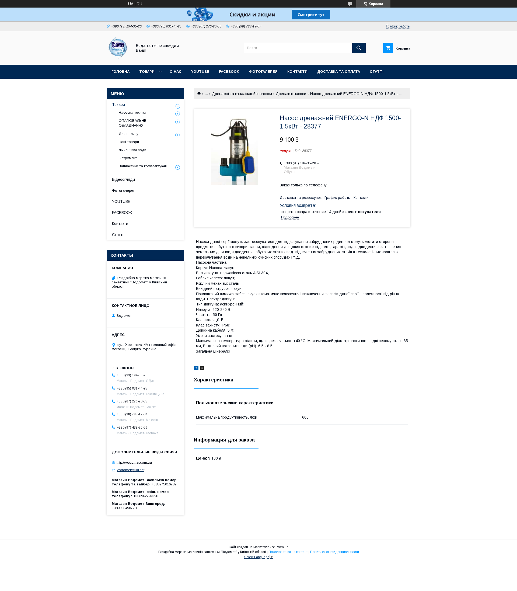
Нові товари (129, 142)
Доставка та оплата (338, 71)
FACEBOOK (229, 71)
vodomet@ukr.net (130, 470)
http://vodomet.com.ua (134, 462)
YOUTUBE (200, 71)
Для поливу (128, 134)
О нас (175, 71)
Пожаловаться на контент (288, 552)
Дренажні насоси (291, 94)
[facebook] (196, 369)
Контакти (297, 71)
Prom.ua (282, 547)
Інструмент (128, 158)
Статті (376, 71)
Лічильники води (132, 150)
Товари (147, 71)
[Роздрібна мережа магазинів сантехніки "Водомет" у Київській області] (118, 57)
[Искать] (359, 48)
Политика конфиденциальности (334, 552)
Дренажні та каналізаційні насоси (242, 94)
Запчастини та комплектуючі (143, 166)
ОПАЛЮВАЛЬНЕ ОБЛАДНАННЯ (132, 123)
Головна (120, 71)
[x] (202, 369)
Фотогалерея (263, 71)
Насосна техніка (132, 112)
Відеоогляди (123, 179)
